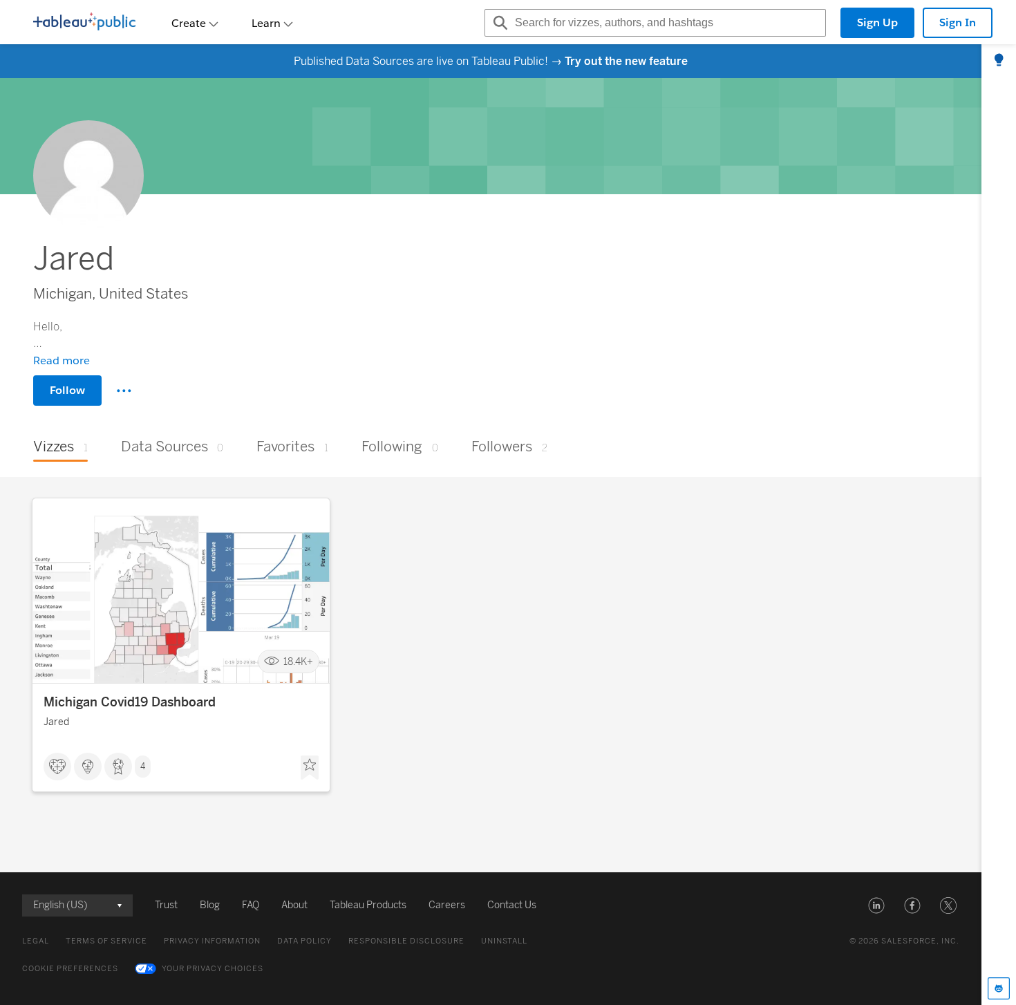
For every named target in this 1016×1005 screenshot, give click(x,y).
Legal (35, 941)
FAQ (250, 905)
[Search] (498, 23)
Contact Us (511, 905)
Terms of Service (106, 941)
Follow (67, 390)
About (294, 905)
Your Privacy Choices (212, 968)
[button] (876, 905)
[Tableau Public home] (84, 23)
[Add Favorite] (310, 767)
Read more (61, 360)
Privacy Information (212, 941)
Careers (447, 905)
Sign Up (877, 22)
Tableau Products (368, 905)
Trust (166, 905)
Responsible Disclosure (406, 941)
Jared (56, 722)
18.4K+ (298, 662)
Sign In (957, 22)
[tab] (999, 61)
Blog (210, 905)
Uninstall (504, 941)
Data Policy (304, 941)
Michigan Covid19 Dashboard (130, 702)
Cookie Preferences (70, 968)
